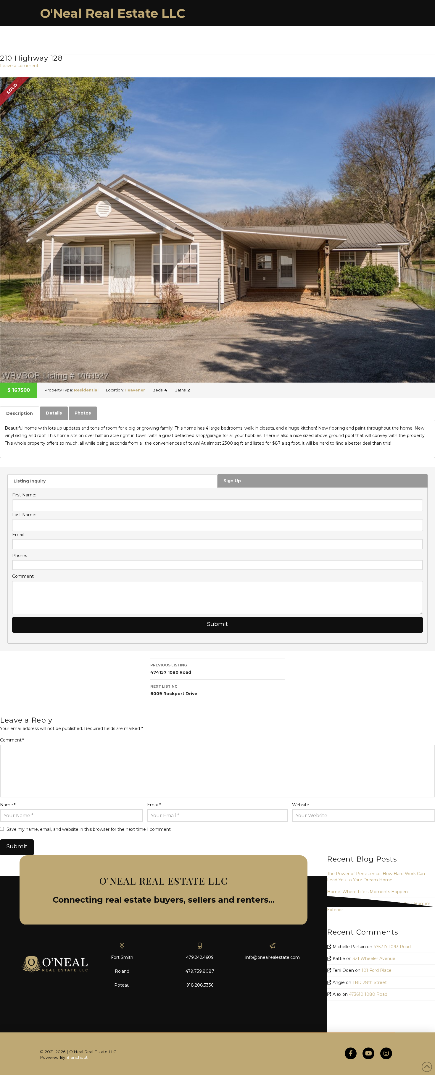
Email (154, 804)
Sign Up (232, 480)
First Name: (24, 495)
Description (19, 413)
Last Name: (24, 514)
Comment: (23, 576)
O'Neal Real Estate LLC (113, 13)
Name (7, 804)
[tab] (19, 413)
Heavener (135, 390)
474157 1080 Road (170, 669)
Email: (18, 534)
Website (300, 804)
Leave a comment (19, 65)
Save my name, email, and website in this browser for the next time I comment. (89, 829)
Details (54, 413)
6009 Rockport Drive (173, 690)
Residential (86, 390)
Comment (12, 740)
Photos (83, 413)
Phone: (19, 555)
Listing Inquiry (30, 481)
